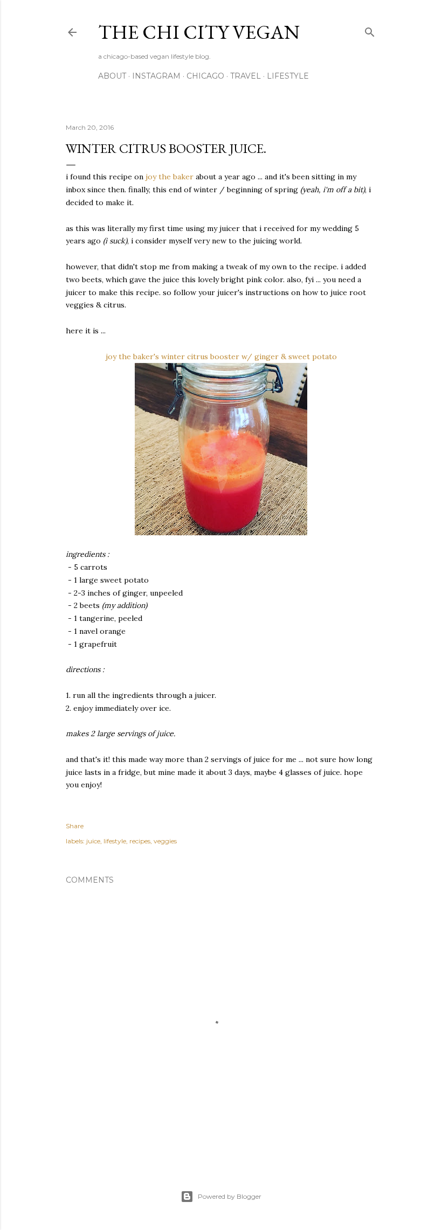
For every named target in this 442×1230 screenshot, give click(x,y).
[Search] (369, 29)
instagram (156, 76)
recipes (139, 841)
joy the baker (170, 176)
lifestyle (288, 76)
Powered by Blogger (229, 1196)
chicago (205, 76)
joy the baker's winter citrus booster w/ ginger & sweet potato (221, 356)
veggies (165, 841)
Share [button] (75, 826)
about (112, 76)
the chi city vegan (199, 32)
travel (245, 76)
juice (93, 841)
